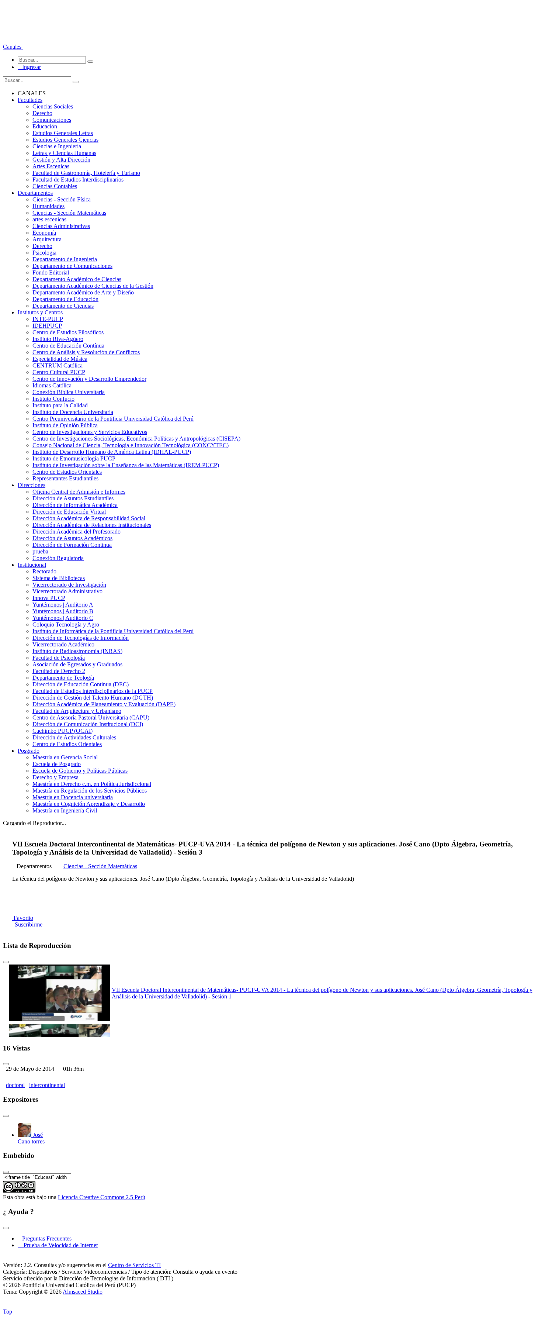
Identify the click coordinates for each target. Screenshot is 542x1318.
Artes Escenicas (50, 166)
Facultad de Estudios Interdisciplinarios (78, 179)
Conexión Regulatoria (58, 558)
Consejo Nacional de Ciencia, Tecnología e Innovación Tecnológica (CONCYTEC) (130, 445)
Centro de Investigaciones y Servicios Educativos (89, 432)
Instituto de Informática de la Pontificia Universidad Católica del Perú (113, 631)
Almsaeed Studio (83, 1291)
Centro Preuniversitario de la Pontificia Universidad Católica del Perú (113, 418)
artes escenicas (49, 219)
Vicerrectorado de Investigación (69, 585)
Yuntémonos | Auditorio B (62, 611)
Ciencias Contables (54, 186)
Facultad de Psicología (58, 658)
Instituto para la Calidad (60, 405)
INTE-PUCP (47, 319)
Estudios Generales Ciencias (65, 140)
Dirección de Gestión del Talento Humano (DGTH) (92, 697)
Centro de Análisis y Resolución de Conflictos (86, 352)
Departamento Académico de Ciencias (76, 279)
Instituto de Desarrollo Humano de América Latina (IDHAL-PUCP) (111, 452)
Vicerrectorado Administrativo (67, 591)
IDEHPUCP (47, 325)
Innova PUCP (48, 598)
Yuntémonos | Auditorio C (62, 618)
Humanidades (48, 206)
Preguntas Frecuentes (45, 1238)
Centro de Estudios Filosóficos (68, 332)
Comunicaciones (51, 120)
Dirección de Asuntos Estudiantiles (73, 498)
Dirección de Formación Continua (72, 545)
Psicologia (44, 252)
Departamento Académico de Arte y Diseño (83, 292)
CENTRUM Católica (57, 365)
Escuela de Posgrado (56, 764)
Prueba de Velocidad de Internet (58, 1245)
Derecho (42, 113)
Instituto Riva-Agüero (57, 339)
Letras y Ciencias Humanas (64, 153)
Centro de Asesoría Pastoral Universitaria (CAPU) (90, 717)
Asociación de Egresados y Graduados (77, 664)
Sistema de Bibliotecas (58, 578)
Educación (44, 126)
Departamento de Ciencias (63, 306)
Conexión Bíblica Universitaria (68, 392)
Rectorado (44, 571)
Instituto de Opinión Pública (65, 425)
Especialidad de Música (59, 359)
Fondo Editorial (50, 272)
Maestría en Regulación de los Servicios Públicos (89, 790)
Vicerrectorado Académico (63, 644)
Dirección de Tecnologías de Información (80, 638)
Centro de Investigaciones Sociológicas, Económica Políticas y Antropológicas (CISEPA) (136, 438)
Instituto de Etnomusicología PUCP (73, 458)
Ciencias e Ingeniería (56, 146)
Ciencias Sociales (52, 106)
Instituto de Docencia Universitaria (72, 412)
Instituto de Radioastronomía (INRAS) (77, 651)
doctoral (15, 1085)
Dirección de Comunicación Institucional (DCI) (87, 724)
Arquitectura (47, 239)
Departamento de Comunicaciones (72, 266)
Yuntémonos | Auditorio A (62, 604)
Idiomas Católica (52, 385)
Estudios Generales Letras (62, 133)
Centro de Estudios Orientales (67, 472)
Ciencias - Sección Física (61, 199)
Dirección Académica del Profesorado (76, 531)
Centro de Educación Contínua (68, 345)
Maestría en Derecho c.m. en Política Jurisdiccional (91, 784)
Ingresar (29, 67)
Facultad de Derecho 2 (58, 671)
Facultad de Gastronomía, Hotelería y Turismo (86, 173)
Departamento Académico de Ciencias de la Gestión (92, 286)
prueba (40, 551)
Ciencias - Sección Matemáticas (69, 213)
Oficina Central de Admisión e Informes (78, 492)
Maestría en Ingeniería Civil (64, 810)
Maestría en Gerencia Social (65, 757)
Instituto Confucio (53, 399)
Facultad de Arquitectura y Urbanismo (76, 711)
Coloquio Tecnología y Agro (65, 624)
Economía (44, 233)
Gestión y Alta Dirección (61, 159)
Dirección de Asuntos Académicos (72, 538)
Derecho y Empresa (55, 777)
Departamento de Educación (65, 299)
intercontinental (47, 1085)
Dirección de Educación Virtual (69, 511)
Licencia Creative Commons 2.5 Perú (101, 1197)
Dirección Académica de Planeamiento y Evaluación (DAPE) (104, 704)
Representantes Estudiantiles (65, 478)
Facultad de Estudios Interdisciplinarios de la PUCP (92, 691)
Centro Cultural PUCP (58, 372)
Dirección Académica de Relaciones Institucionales (91, 525)
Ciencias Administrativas (61, 226)
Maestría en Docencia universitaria (72, 797)
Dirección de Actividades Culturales (74, 737)
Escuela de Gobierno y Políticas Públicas (80, 770)
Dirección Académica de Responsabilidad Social (88, 518)
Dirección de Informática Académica (75, 505)
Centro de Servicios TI (134, 1265)
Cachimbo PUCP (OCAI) (62, 731)
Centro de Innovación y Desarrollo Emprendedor (89, 379)
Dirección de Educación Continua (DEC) (80, 684)
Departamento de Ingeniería (64, 259)
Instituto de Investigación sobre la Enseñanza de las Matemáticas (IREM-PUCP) (125, 465)
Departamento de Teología (63, 677)
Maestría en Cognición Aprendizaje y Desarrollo (88, 804)
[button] (13, 47)
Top (7, 1311)
